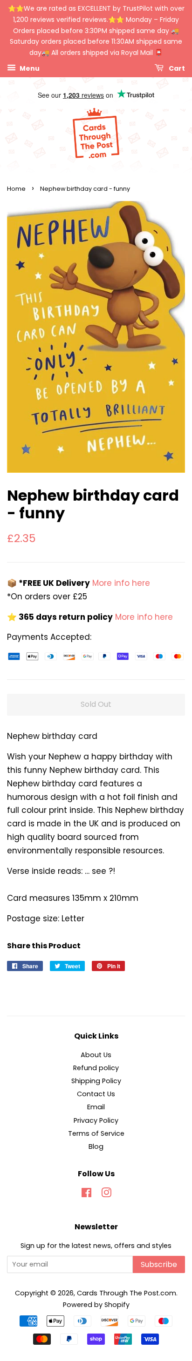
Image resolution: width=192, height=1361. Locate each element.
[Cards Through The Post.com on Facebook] (86, 1194)
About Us (96, 1054)
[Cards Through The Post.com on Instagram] (106, 1194)
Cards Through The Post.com (126, 1293)
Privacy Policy (96, 1120)
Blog (96, 1146)
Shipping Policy (96, 1081)
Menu (29, 68)
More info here (120, 583)
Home (16, 189)
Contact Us (96, 1094)
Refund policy (96, 1068)
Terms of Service (96, 1133)
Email (96, 1107)
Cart (176, 68)
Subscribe (159, 1264)
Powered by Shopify (96, 1304)
